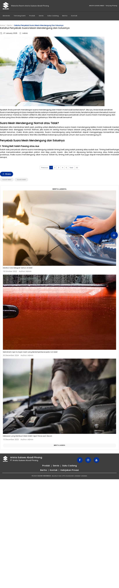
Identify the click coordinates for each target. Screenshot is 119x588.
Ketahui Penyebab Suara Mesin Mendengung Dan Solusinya (38, 25)
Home (2, 25)
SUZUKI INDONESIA (44, 476)
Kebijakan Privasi (70, 470)
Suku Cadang (53, 15)
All (77, 167)
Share (8, 174)
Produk (32, 15)
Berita (64, 15)
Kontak (74, 15)
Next (71, 167)
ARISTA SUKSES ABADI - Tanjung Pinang (103, 6)
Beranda (6, 15)
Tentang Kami (20, 15)
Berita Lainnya (59, 445)
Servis (41, 15)
